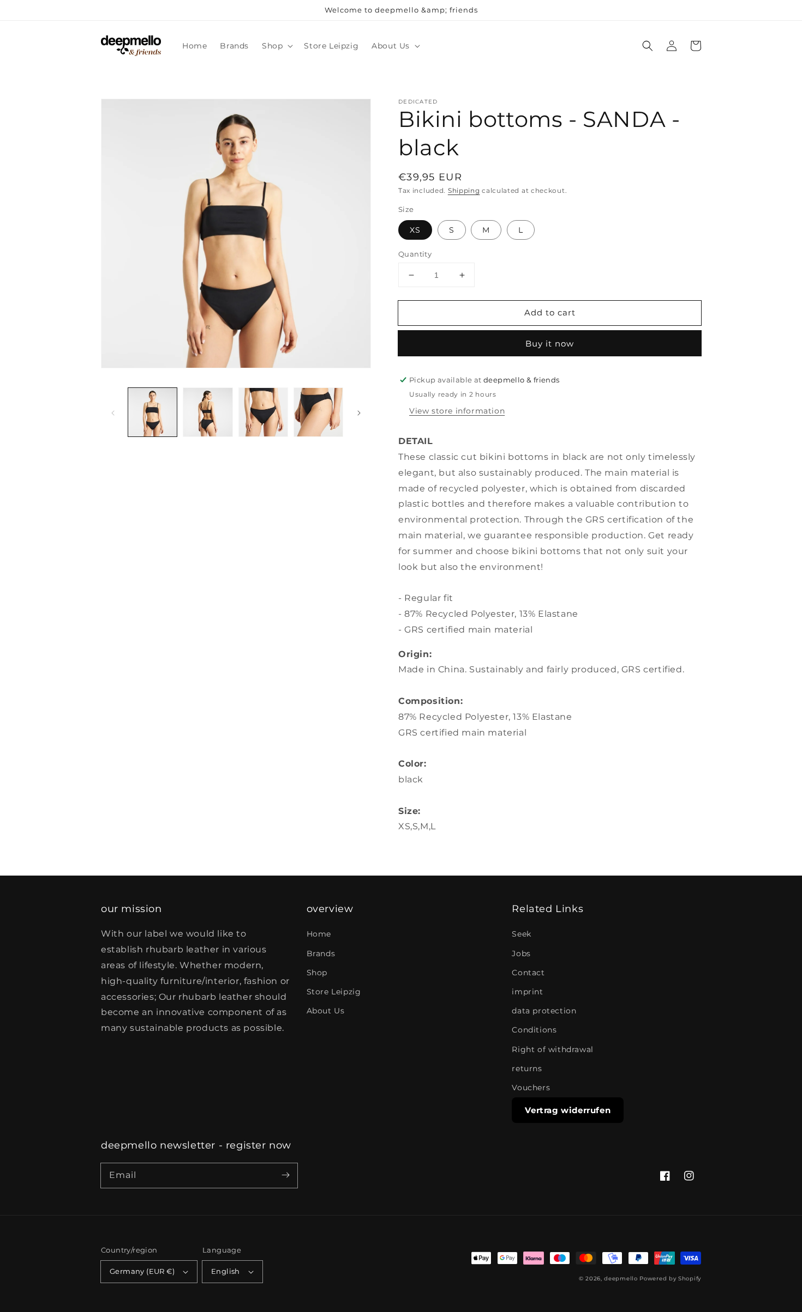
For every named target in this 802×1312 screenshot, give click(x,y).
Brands (321, 953)
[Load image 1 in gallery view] (152, 412)
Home (319, 934)
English (225, 1271)
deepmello (620, 1278)
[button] (276, 45)
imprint (527, 992)
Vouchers (531, 1087)
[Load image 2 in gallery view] (207, 412)
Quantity (415, 254)
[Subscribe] (285, 1175)
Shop (317, 972)
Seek (521, 934)
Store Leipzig (334, 992)
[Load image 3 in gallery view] (263, 412)
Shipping (464, 190)
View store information (457, 411)
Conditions (534, 1030)
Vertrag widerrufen (568, 1110)
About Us (326, 1011)
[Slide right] (359, 412)
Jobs (521, 953)
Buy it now (549, 343)
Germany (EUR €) (142, 1271)
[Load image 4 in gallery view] (318, 412)
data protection (544, 1011)
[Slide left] (113, 412)
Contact (528, 972)
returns (527, 1068)
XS (415, 230)
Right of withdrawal (552, 1049)
